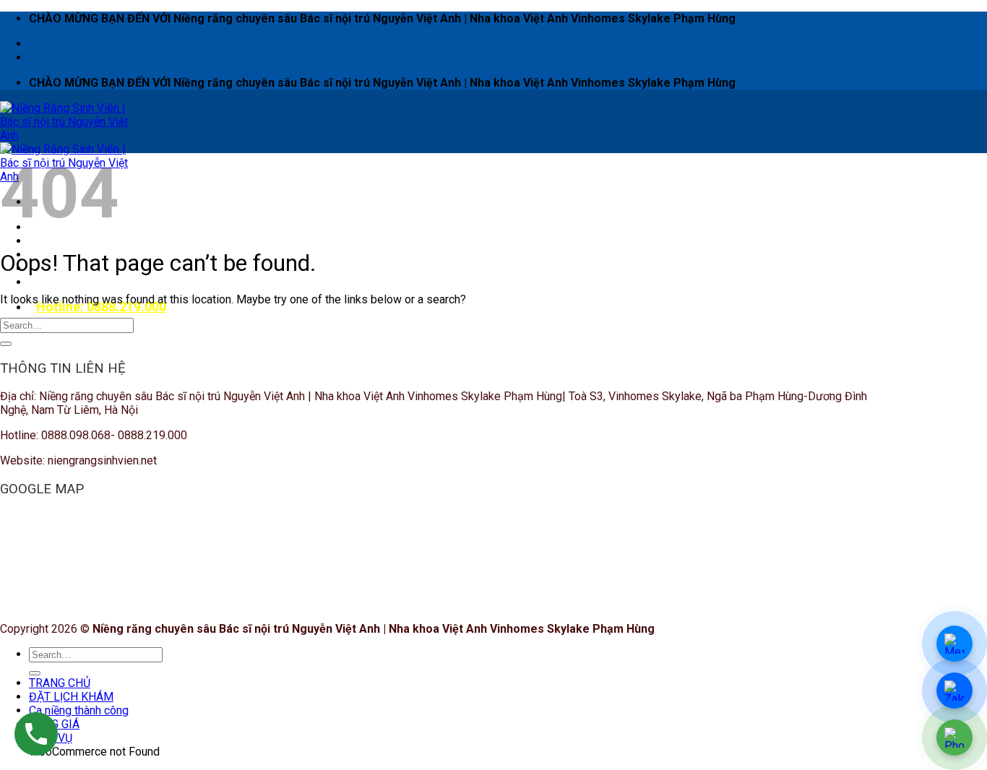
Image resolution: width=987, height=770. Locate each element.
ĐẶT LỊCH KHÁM (78, 241)
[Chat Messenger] (954, 644)
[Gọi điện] (954, 737)
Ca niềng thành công (79, 710)
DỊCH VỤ (57, 282)
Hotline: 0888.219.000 (101, 306)
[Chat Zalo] (954, 690)
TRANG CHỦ (59, 683)
